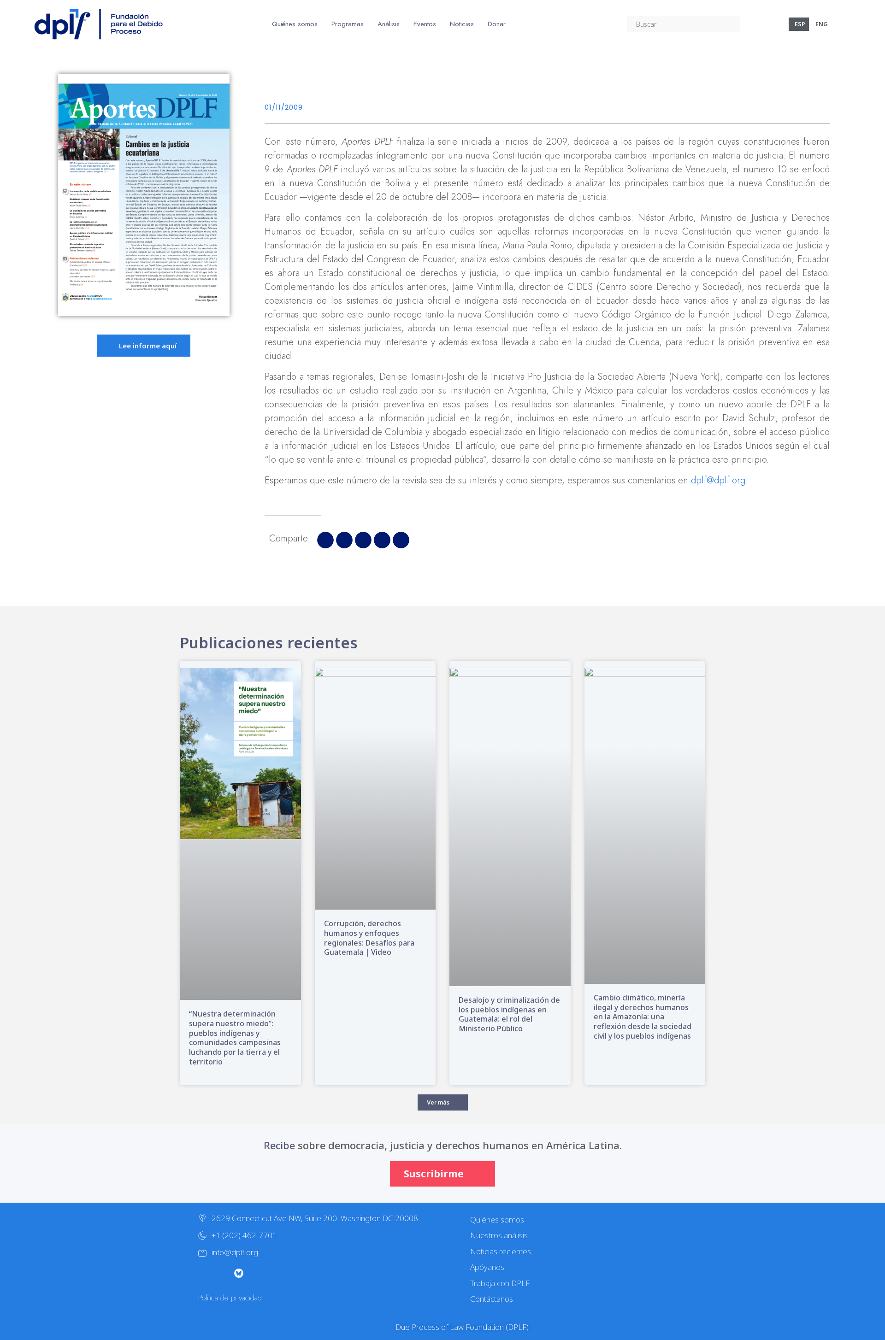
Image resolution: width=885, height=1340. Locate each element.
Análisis (389, 24)
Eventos (424, 24)
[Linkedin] (294, 1273)
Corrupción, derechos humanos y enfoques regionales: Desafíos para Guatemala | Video (369, 937)
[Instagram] (220, 1273)
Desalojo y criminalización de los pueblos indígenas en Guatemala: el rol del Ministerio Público (509, 1014)
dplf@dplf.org (718, 480)
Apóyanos (487, 1267)
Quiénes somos (295, 24)
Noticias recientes (500, 1251)
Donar (497, 24)
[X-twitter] (202, 1273)
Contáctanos (491, 1298)
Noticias (462, 24)
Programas (347, 24)
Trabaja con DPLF (500, 1283)
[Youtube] (257, 1273)
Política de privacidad (230, 1297)
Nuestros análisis (499, 1235)
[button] (325, 540)
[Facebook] (275, 1273)
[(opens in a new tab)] (375, 789)
